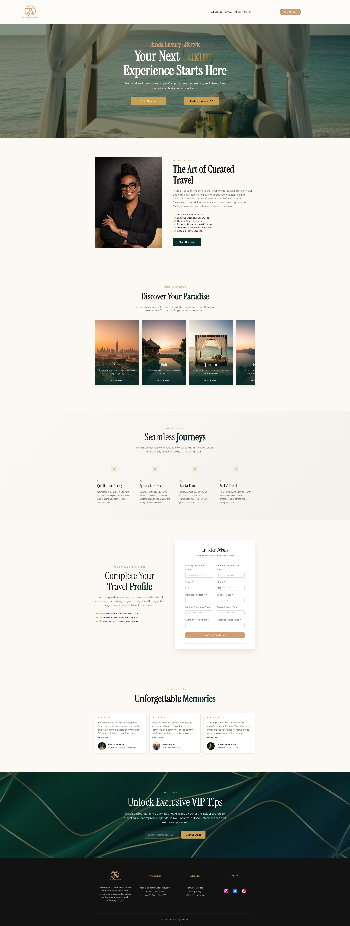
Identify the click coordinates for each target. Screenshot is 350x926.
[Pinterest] (243, 891)
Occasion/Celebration (229, 619)
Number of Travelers (197, 619)
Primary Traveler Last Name (228, 567)
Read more (103, 737)
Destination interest (196, 594)
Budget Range (225, 594)
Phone (221, 582)
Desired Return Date (228, 607)
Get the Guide (193, 834)
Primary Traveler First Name (196, 567)
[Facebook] (235, 891)
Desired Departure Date (198, 607)
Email (189, 582)
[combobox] (220, 587)
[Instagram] (226, 891)
